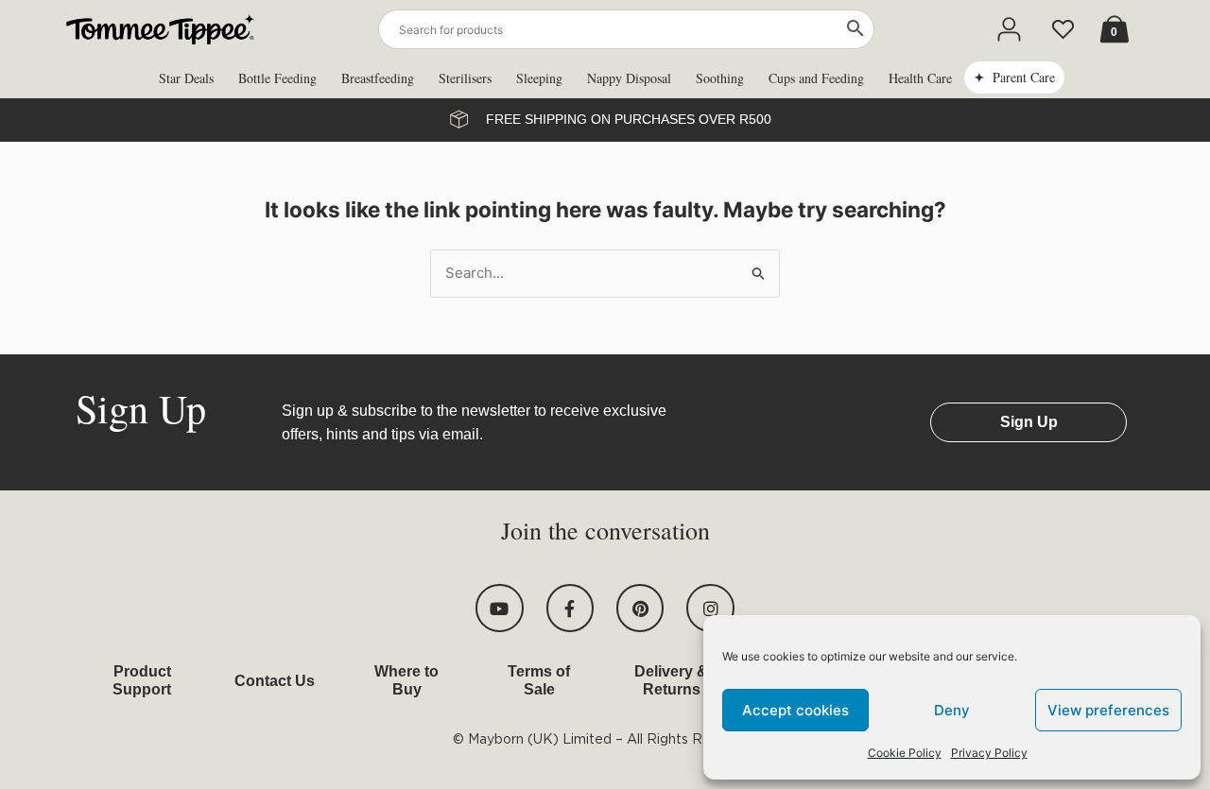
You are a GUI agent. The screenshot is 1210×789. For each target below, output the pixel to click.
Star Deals (186, 78)
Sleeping (539, 78)
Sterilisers (465, 78)
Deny (952, 710)
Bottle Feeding (277, 78)
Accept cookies (795, 710)
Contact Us (274, 681)
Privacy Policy (989, 753)
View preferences (1108, 710)
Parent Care (1024, 77)
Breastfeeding (377, 78)
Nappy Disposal (629, 78)
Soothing (720, 78)
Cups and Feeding (816, 78)
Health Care (920, 78)
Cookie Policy (905, 753)
